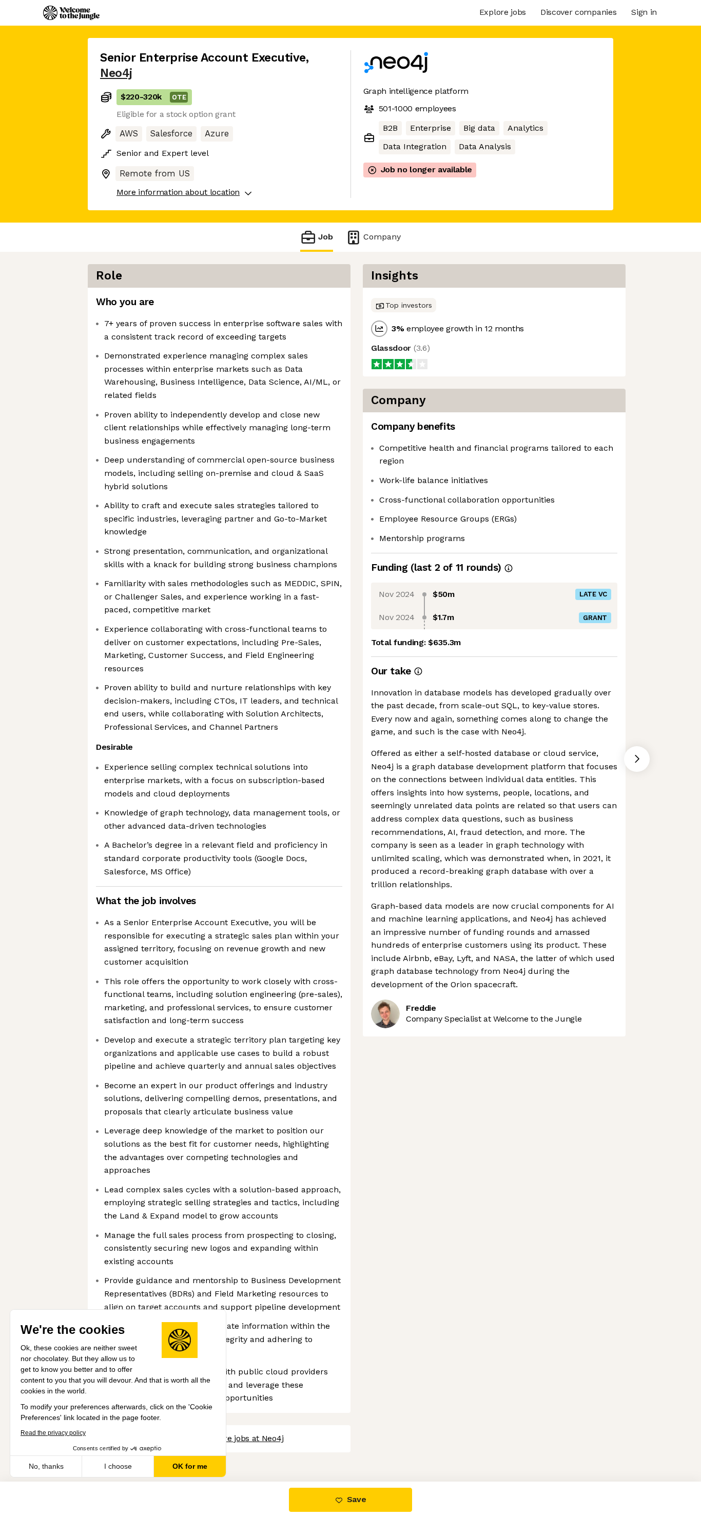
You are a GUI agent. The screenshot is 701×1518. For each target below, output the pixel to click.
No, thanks (46, 1466)
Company (382, 237)
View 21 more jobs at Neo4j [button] (232, 1438)
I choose (118, 1466)
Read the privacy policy (53, 1432)
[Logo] (71, 13)
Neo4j (116, 73)
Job (325, 237)
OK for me (189, 1466)
